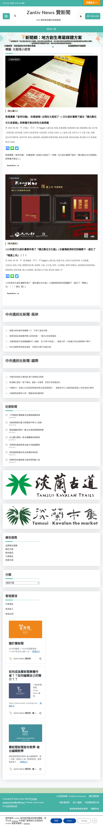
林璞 (54, 265)
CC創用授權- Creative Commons (71, 796)
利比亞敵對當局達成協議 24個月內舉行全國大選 (30, 347)
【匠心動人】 (13, 111)
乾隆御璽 (62, 128)
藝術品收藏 (74, 137)
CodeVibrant (11, 806)
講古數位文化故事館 (88, 137)
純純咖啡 (36, 137)
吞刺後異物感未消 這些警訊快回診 (23, 452)
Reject (69, 821)
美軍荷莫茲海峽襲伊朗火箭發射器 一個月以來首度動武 (32, 336)
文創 (88, 133)
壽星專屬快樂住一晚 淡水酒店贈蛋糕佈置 (26, 430)
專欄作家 (95, 809)
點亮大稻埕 (10, 142)
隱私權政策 (65, 802)
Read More (11, 166)
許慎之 (26, 128)
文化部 (48, 265)
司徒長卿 (43, 133)
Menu (50, 29)
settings (15, 821)
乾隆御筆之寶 (73, 128)
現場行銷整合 (71, 265)
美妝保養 (17, 270)
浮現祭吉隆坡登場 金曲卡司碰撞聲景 (24, 445)
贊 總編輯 (27, 260)
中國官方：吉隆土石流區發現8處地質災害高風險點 (30, 388)
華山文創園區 (28, 270)
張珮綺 (37, 265)
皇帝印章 (23, 137)
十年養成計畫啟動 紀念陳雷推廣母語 (24, 415)
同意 (56, 821)
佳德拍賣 (10, 133)
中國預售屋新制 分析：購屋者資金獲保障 (26, 393)
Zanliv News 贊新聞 (48, 12)
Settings (84, 821)
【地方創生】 (13, 243)
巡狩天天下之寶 (78, 133)
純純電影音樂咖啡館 (49, 137)
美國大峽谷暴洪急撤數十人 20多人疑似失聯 (28, 330)
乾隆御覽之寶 (85, 128)
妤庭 (19, 265)
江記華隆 (61, 265)
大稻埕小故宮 (53, 133)
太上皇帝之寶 (65, 133)
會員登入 (9, 609)
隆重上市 (59, 270)
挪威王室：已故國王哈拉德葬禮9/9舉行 (73, 341)
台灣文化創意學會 (30, 133)
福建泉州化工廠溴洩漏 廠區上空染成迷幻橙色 (75, 388)
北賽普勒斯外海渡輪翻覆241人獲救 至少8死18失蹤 (31, 341)
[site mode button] (81, 16)
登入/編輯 (77, 802)
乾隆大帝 (60, 260)
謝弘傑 (51, 270)
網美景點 (9, 270)
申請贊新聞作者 (92, 802)
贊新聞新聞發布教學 (79, 809)
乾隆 (56, 128)
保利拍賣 (18, 133)
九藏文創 (49, 128)
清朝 (93, 133)
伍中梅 (94, 128)
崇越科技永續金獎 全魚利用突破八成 (24, 460)
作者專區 (9, 604)
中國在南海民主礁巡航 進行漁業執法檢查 (26, 377)
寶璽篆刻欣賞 (28, 265)
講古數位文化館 (41, 270)
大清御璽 (84, 260)
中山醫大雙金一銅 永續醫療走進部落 (24, 437)
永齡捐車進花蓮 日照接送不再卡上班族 (25, 422)
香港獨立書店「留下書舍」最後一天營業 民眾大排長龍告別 (34, 382)
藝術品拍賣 (63, 137)
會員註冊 (9, 614)
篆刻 (30, 137)
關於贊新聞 (94, 796)
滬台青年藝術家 (12, 137)
